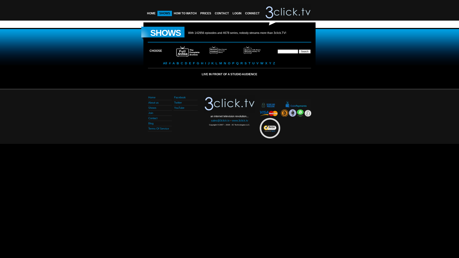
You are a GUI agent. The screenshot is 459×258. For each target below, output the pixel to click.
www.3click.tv (240, 120)
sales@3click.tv (220, 120)
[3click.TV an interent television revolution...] (288, 12)
